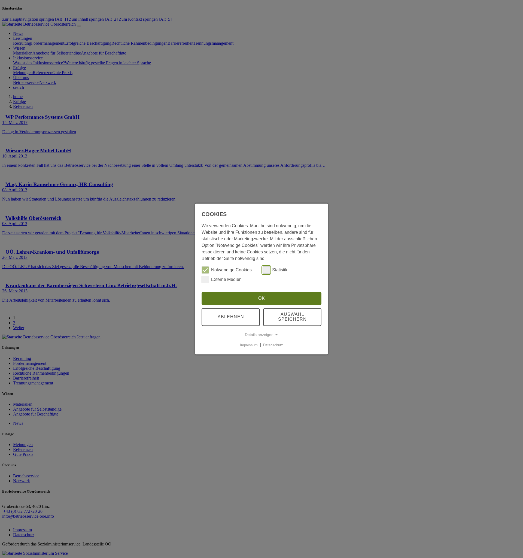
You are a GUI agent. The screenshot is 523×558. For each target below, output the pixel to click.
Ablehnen (231, 317)
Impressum (249, 345)
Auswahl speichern (292, 317)
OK (261, 298)
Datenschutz (273, 345)
